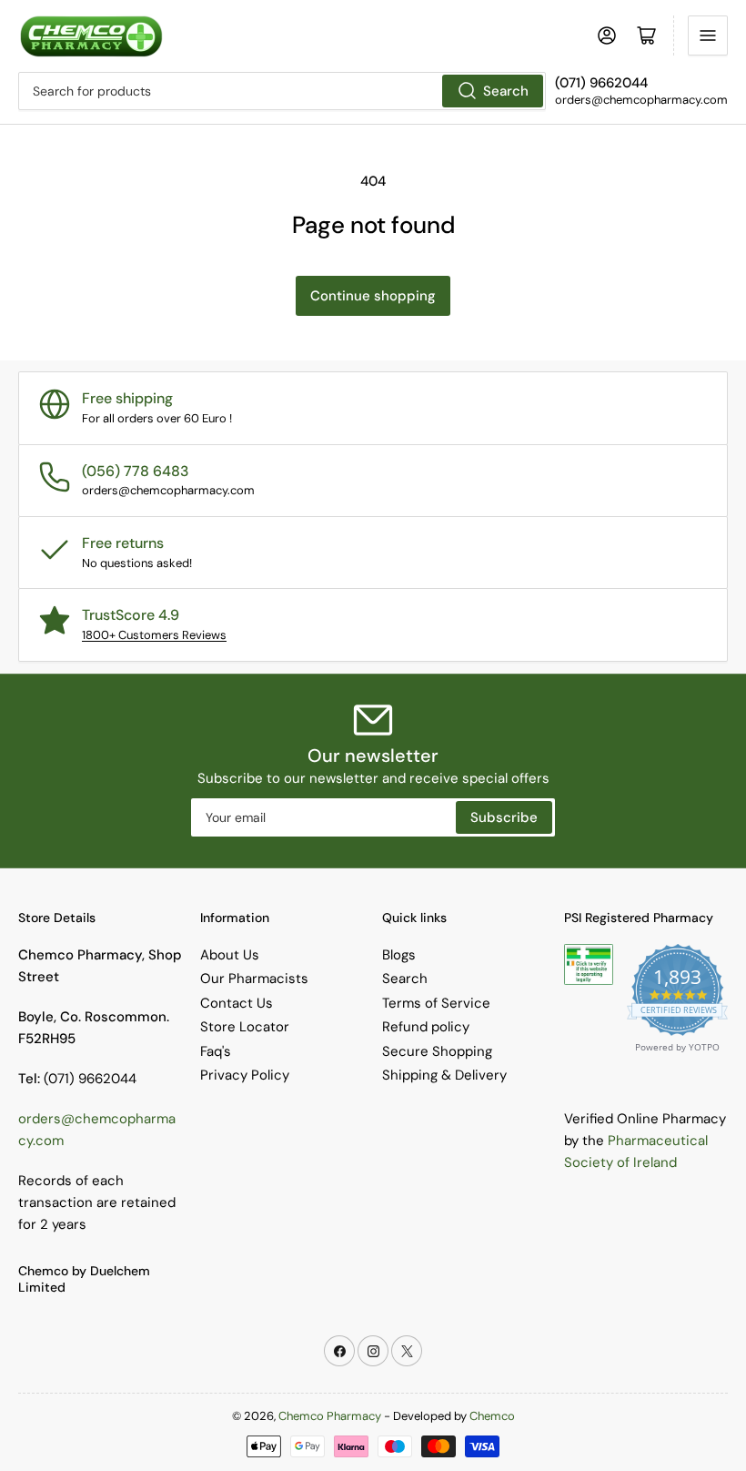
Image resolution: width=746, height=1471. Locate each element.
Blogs (399, 955)
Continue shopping (373, 296)
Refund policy (425, 1027)
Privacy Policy (244, 1075)
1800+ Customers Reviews (154, 635)
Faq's (215, 1051)
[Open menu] (708, 35)
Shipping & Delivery (444, 1075)
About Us (229, 955)
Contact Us (236, 1003)
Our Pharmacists (254, 978)
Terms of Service (436, 1003)
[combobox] (282, 91)
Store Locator (244, 1027)
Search (506, 91)
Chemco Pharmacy (329, 1416)
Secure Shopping (437, 1051)
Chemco (492, 1416)
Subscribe (504, 817)
